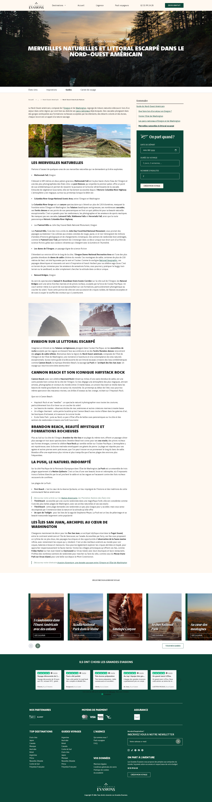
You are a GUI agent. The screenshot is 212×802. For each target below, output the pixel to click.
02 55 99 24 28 (146, 5)
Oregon (67, 108)
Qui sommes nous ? (101, 737)
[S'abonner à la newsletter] (178, 741)
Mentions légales (100, 764)
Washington (81, 108)
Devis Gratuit (174, 5)
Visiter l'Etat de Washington (151, 116)
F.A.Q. (96, 743)
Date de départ (147, 144)
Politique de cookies (101, 770)
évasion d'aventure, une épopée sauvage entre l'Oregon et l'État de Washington (92, 562)
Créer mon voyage (152, 186)
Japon (31, 740)
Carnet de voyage (88, 90)
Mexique (32, 746)
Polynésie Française (36, 767)
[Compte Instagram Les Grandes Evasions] (129, 750)
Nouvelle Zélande (36, 761)
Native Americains (69, 498)
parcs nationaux (83, 111)
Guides (69, 90)
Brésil (31, 752)
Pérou (31, 758)
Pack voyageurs (122, 5)
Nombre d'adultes (149, 170)
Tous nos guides (172, 646)
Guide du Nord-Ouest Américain (150, 106)
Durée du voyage (148, 157)
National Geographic (108, 260)
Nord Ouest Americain (51, 100)
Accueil (81, 5)
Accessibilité (98, 773)
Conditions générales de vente (105, 767)
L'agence (100, 5)
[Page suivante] (37, 645)
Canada (32, 743)
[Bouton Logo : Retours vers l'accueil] (36, 5)
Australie (32, 749)
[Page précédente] (30, 645)
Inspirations (51, 90)
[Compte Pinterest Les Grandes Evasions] (142, 750)
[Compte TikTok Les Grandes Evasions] (132, 750)
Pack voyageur (99, 740)
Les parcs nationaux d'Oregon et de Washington (159, 121)
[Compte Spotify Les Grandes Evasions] (135, 750)
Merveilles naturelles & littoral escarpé (156, 126)
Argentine (33, 755)
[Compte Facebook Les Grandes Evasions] (139, 750)
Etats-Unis (33, 737)
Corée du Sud (34, 764)
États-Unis (33, 90)
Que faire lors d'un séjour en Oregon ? (155, 111)
